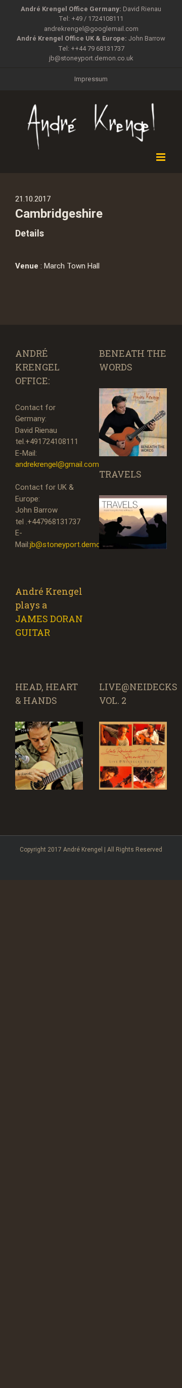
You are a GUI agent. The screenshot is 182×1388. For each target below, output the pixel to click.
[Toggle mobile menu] (161, 157)
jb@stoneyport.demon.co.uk (91, 58)
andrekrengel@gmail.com (57, 464)
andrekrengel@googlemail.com (91, 28)
